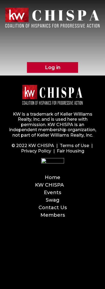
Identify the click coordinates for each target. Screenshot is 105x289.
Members (52, 215)
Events (52, 192)
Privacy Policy (36, 151)
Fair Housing (70, 151)
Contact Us (52, 207)
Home (52, 177)
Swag (53, 200)
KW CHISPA (49, 185)
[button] (52, 40)
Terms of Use (74, 145)
